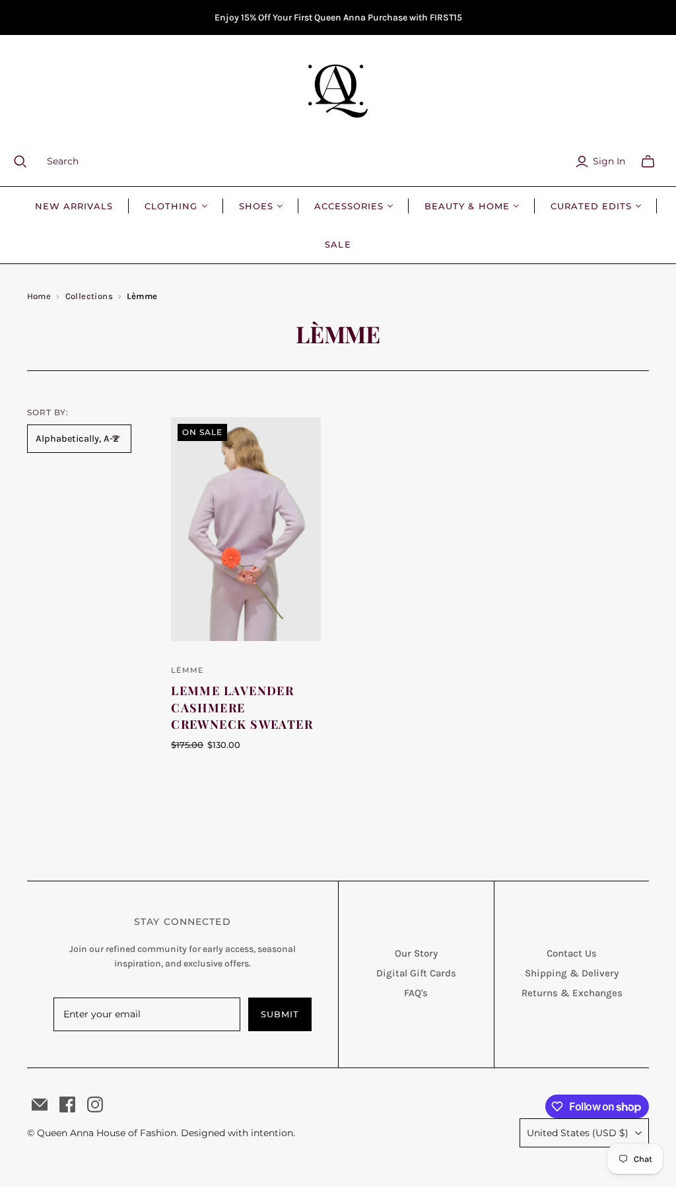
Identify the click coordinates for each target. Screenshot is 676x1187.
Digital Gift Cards (416, 973)
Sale (338, 244)
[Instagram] (95, 1104)
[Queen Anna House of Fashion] (338, 91)
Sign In (609, 161)
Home (39, 296)
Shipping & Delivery (572, 973)
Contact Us (572, 953)
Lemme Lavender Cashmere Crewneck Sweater (242, 707)
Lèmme (187, 670)
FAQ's (416, 993)
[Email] (40, 1104)
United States (577, 1133)
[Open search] (28, 161)
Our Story (416, 953)
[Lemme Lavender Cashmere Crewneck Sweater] (245, 529)
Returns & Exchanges (572, 993)
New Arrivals (74, 206)
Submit (280, 1014)
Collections (89, 296)
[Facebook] (67, 1104)
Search (63, 161)
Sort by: (48, 412)
